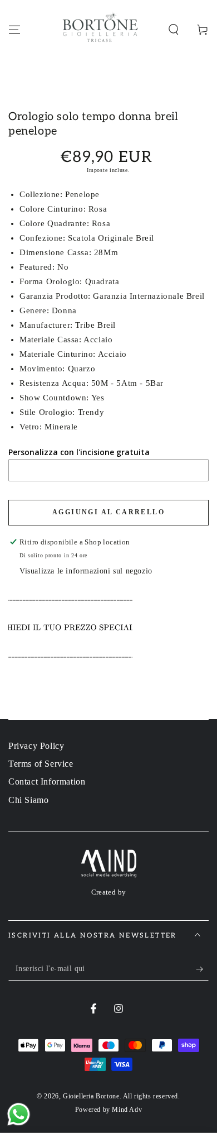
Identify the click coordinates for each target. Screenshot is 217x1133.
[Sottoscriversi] (202, 969)
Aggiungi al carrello (108, 512)
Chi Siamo (28, 800)
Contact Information (46, 781)
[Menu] (14, 29)
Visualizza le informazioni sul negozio (85, 571)
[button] (173, 29)
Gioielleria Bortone (91, 1096)
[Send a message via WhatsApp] (19, 1114)
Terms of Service (40, 763)
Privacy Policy (36, 745)
